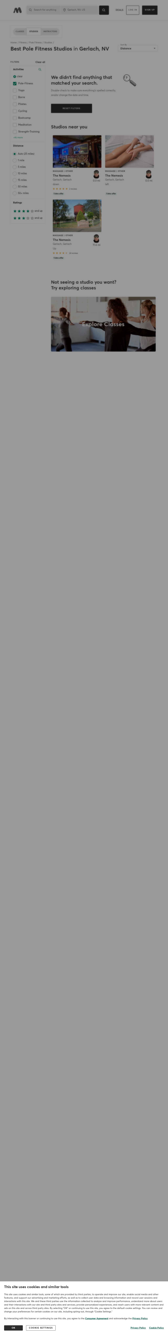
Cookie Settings (41, 1328)
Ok (13, 1328)
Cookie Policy (156, 1328)
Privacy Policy (140, 1318)
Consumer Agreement (96, 1318)
